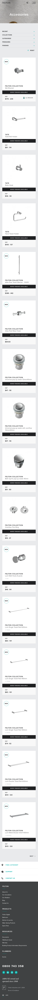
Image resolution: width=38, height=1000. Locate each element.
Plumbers (6, 951)
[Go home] (7, 2)
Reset (32, 50)
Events (4, 957)
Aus (7, 995)
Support (9, 872)
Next (6, 856)
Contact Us (10, 878)
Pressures (6, 42)
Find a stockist (12, 865)
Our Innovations (6, 895)
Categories (6, 38)
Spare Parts (5, 926)
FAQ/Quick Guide (7, 940)
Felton (5, 886)
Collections (7, 35)
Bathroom (5, 917)
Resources (7, 931)
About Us (5, 892)
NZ (3, 995)
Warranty (4, 943)
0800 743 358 (13, 966)
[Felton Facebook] (3, 972)
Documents (5, 937)
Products (6, 909)
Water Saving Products (8, 923)
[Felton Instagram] (12, 972)
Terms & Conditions (13, 990)
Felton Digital (6, 915)
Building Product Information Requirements (14, 946)
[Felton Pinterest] (16, 972)
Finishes (5, 46)
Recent (5, 31)
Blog (3, 900)
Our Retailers (6, 898)
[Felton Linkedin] (7, 972)
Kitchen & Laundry (7, 920)
